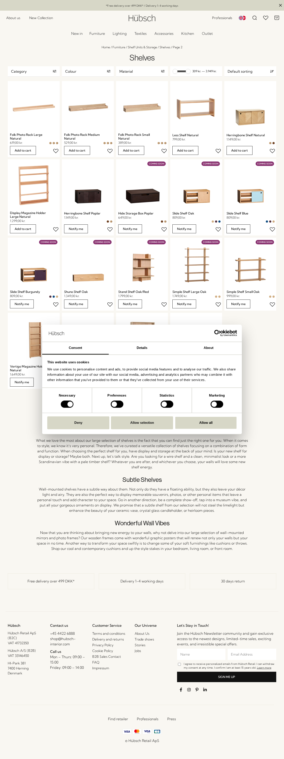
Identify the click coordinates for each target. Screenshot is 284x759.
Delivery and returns (108, 639)
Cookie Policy (102, 651)
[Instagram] (189, 690)
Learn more (264, 667)
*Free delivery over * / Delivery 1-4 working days (142, 5)
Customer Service (107, 625)
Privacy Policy (102, 645)
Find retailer (118, 719)
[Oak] (213, 221)
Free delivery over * (51, 581)
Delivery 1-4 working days (142, 581)
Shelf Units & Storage (142, 47)
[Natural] (50, 143)
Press (171, 719)
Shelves (165, 47)
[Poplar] (273, 143)
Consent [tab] (75, 348)
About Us (142, 633)
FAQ (95, 662)
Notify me (76, 229)
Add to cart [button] (23, 150)
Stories (140, 645)
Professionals (147, 719)
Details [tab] (142, 348)
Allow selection (142, 422)
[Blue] (219, 221)
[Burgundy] (216, 221)
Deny (78, 422)
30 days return (233, 581)
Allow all (206, 422)
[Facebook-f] (181, 690)
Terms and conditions (108, 633)
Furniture (118, 47)
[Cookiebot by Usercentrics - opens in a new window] (217, 333)
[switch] (117, 404)
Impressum (100, 668)
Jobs (138, 651)
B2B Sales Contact (106, 656)
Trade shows (144, 639)
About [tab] (208, 348)
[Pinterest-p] (197, 690)
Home (106, 47)
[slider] (175, 71)
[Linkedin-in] (205, 690)
